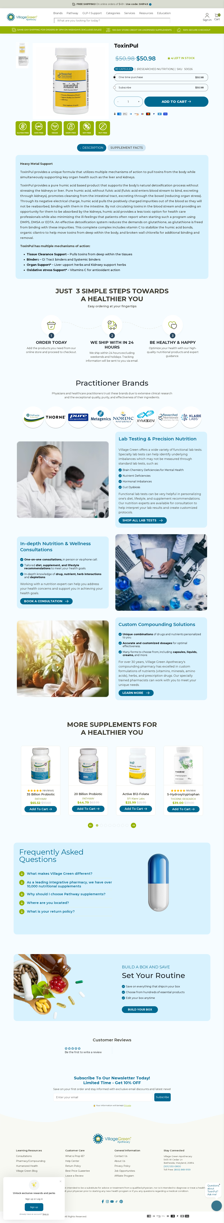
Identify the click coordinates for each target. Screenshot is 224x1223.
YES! (80, 621)
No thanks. (80, 631)
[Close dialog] (172, 571)
